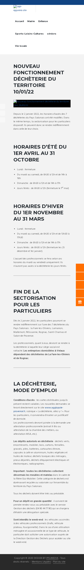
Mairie (31, 21)
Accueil (19, 21)
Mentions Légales (41, 562)
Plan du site (59, 562)
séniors (51, 33)
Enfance (43, 21)
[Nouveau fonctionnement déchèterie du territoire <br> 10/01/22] (42, 103)
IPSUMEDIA (52, 558)
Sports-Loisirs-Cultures (29, 33)
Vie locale (21, 46)
